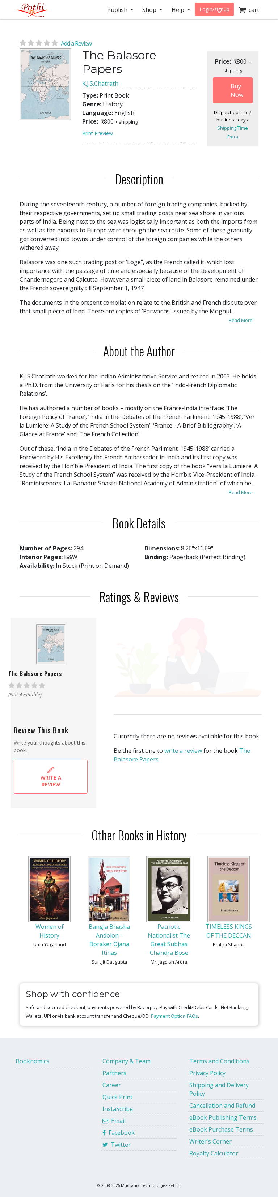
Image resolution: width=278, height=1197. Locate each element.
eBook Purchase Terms (221, 1129)
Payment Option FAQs (174, 1016)
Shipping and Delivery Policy (219, 1089)
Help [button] (179, 10)
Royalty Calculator (213, 1153)
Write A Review (51, 781)
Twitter (119, 1145)
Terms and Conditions (219, 1061)
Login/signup (214, 9)
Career (111, 1085)
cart (252, 10)
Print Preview (97, 133)
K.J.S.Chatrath (100, 83)
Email (117, 1121)
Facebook (120, 1133)
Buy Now (237, 90)
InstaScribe (117, 1109)
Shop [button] (150, 10)
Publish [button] (118, 10)
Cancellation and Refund (222, 1106)
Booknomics (32, 1061)
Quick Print (117, 1097)
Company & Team (126, 1061)
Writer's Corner (210, 1141)
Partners (114, 1073)
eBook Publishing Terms (223, 1117)
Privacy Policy (207, 1073)
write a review (183, 751)
